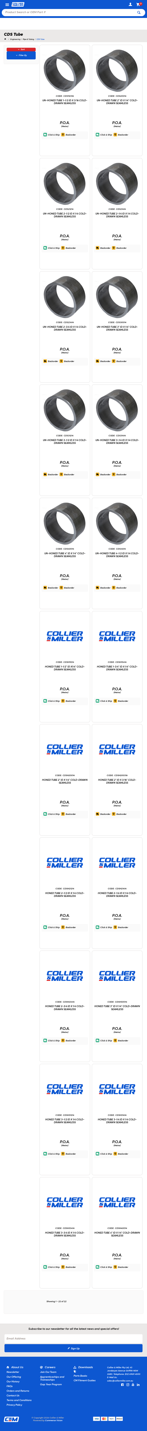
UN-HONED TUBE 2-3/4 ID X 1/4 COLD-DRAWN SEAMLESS (65, 328)
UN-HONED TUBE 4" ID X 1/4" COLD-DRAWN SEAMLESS (64, 555)
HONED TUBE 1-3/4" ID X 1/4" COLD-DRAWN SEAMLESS (117, 668)
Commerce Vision (53, 1421)
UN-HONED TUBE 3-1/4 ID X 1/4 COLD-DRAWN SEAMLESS (117, 442)
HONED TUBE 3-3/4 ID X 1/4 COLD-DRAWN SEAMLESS (64, 1234)
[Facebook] (122, 1384)
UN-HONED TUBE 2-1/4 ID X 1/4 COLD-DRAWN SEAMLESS (117, 215)
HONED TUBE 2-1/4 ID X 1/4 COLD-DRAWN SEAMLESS (117, 895)
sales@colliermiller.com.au (120, 1381)
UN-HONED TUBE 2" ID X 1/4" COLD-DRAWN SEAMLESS (117, 102)
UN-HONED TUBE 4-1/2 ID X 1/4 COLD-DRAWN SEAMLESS (117, 555)
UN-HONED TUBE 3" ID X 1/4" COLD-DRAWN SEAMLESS (117, 328)
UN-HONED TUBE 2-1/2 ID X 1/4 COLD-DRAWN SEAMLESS (65, 215)
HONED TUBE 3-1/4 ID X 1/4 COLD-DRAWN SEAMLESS (117, 1121)
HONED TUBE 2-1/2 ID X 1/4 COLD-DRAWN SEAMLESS (64, 895)
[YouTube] (133, 1384)
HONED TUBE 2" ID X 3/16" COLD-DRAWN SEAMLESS (117, 781)
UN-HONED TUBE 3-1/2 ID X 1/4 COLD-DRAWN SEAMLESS (65, 442)
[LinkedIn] (138, 1384)
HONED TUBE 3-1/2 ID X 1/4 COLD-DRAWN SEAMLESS (64, 1121)
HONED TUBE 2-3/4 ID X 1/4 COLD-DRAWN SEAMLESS (64, 1008)
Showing (56, 1302)
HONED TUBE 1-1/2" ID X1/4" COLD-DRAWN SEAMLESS (65, 668)
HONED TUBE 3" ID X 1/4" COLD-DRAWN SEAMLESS (117, 1008)
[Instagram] (127, 1384)
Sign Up (75, 1348)
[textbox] (68, 12)
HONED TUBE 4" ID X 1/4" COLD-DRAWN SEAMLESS (117, 1234)
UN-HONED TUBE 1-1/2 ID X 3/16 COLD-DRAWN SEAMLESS (64, 102)
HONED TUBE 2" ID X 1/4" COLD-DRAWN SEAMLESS (64, 781)
